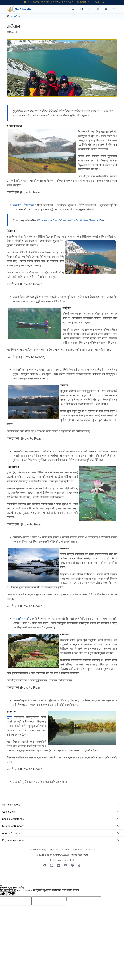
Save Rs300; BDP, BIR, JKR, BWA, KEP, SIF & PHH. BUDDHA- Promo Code (64, 2)
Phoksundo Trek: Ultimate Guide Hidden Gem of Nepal (71, 220)
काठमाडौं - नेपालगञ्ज (23, 205)
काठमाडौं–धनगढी (21, 619)
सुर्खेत (9, 717)
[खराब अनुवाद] (11, 893)
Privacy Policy (38, 849)
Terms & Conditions (84, 849)
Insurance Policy (59, 849)
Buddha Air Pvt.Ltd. (56, 854)
